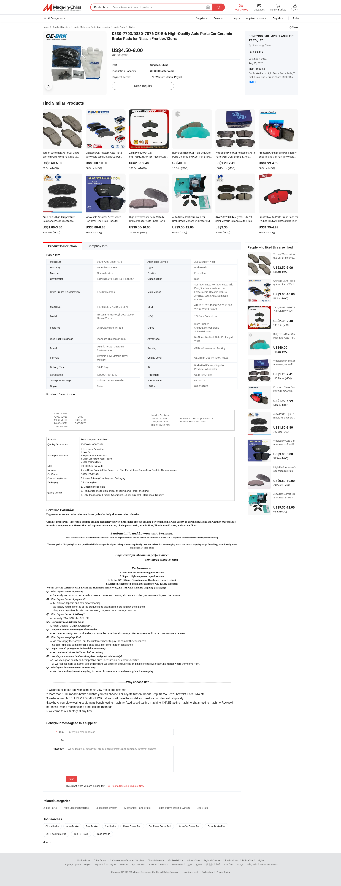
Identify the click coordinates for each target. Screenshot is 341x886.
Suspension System (106, 807)
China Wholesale (156, 860)
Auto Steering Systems (76, 807)
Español (99, 864)
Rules (296, 18)
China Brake (52, 826)
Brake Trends (103, 834)
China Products (101, 860)
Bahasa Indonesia (269, 864)
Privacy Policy (223, 872)
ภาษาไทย (228, 864)
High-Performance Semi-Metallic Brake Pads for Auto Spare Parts (284, 469)
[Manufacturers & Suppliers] (62, 7)
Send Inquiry (143, 86)
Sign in (294, 9)
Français (124, 864)
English (87, 864)
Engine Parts (50, 807)
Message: (58, 748)
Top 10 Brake (81, 834)
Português (111, 864)
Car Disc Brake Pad (55, 834)
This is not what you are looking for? (85, 786)
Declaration (207, 872)
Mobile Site (247, 860)
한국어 (199, 864)
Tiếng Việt (252, 864)
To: (62, 740)
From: (60, 732)
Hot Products (83, 860)
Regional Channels (212, 860)
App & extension (255, 18)
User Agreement (190, 872)
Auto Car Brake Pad (189, 826)
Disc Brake (202, 807)
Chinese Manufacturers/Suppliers (128, 860)
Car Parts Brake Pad (160, 826)
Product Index (232, 860)
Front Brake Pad (217, 826)
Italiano (152, 864)
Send (71, 779)
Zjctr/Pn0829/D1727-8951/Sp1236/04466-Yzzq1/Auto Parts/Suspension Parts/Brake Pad (284, 309)
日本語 (209, 864)
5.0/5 (260, 51)
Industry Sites (193, 860)
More (251, 81)
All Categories (55, 18)
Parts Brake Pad (132, 826)
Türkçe (240, 864)
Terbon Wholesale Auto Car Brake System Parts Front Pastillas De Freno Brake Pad (284, 256)
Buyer (217, 18)
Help (234, 18)
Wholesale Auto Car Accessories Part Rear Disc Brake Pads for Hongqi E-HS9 (284, 442)
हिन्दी (218, 864)
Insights (260, 860)
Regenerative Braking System (174, 807)
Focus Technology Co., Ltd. (147, 872)
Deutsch (164, 864)
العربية (189, 864)
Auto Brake (72, 826)
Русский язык (138, 864)
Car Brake (110, 826)
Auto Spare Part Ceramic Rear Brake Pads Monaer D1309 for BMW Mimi (284, 495)
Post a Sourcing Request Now (126, 786)
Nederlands (177, 864)
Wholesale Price (175, 860)
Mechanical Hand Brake (137, 807)
